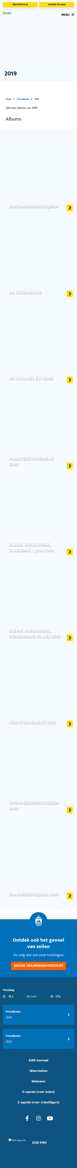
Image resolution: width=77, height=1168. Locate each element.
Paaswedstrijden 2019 (33, 894)
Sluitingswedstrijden (33, 206)
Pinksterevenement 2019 (31, 461)
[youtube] (50, 1119)
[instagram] (38, 1119)
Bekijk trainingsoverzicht (38, 966)
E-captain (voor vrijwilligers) (38, 1102)
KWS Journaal (38, 1060)
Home (8, 99)
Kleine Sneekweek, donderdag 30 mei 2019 (34, 633)
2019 (37, 99)
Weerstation (38, 1071)
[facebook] (27, 1119)
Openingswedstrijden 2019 (33, 805)
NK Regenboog (25, 292)
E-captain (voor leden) (38, 1092)
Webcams (38, 1081)
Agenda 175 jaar (57, 4)
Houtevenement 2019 (32, 722)
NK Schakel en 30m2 (31, 378)
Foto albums (23, 99)
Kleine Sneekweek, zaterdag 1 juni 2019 (31, 547)
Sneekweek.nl (20, 4)
